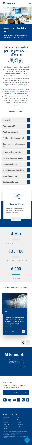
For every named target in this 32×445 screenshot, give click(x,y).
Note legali (5, 431)
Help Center (20, 424)
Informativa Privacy (14, 431)
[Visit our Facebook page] (18, 400)
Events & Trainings (8, 424)
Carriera (19, 420)
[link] (12, 3)
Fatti (18, 426)
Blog (18, 417)
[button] (30, 3)
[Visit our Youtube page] (5, 400)
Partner (5, 426)
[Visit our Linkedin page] (9, 400)
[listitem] (13, 312)
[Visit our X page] (14, 400)
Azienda (19, 422)
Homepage (6, 417)
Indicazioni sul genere (8, 434)
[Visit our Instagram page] (27, 400)
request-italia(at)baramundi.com (18, 367)
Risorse (5, 428)
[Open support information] (27, 440)
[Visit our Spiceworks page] (23, 400)
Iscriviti (16, 392)
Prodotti (5, 420)
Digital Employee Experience (14, 89)
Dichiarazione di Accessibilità (16, 433)
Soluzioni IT (6, 422)
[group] (16, 204)
